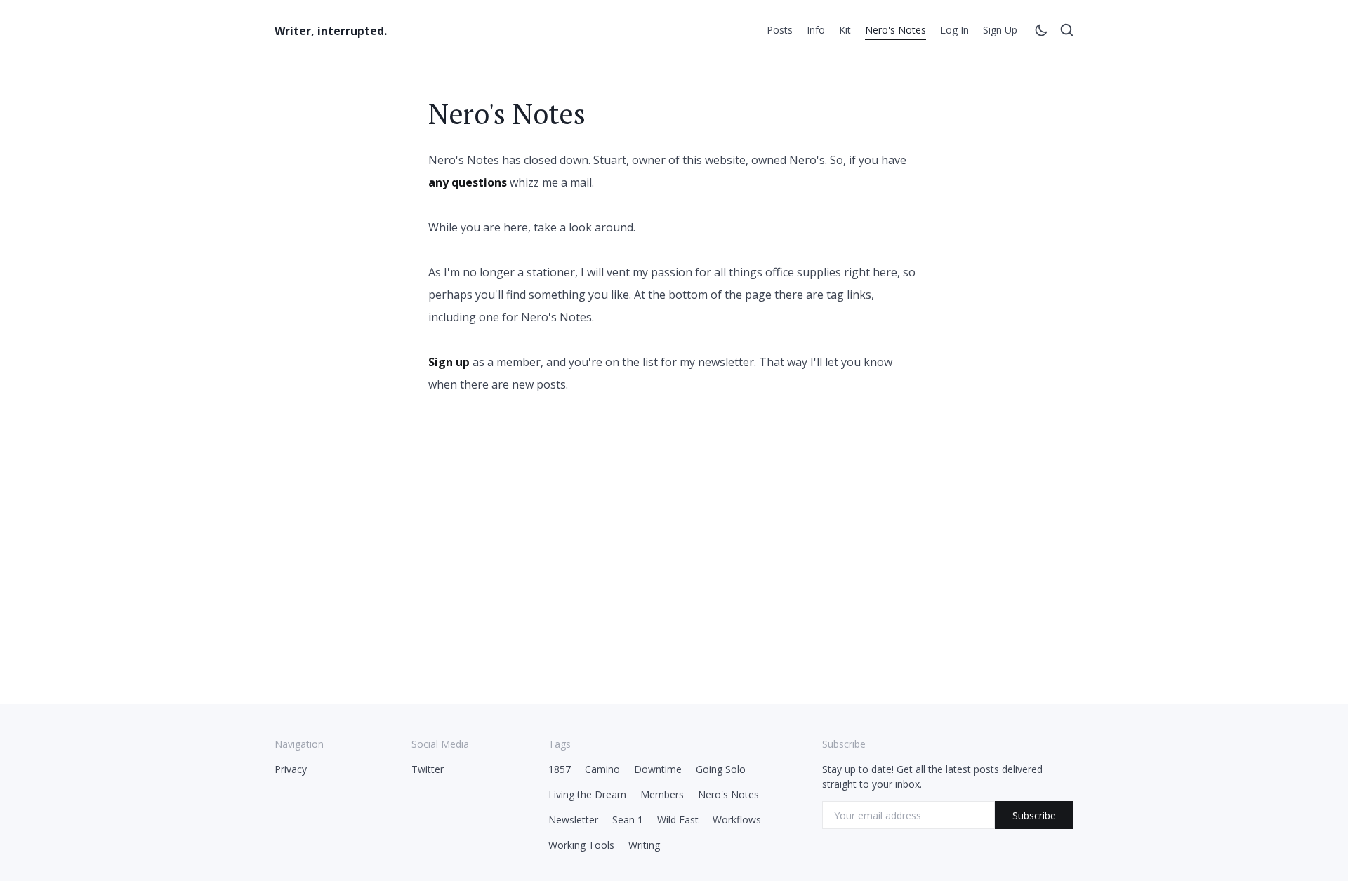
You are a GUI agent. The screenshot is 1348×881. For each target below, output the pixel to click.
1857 (559, 769)
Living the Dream (587, 794)
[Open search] (1066, 32)
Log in (954, 29)
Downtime (658, 769)
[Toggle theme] (1041, 32)
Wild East (678, 819)
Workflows (737, 819)
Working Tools (581, 845)
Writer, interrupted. (331, 31)
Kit (845, 29)
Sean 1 (627, 819)
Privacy (291, 769)
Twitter (427, 769)
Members (662, 794)
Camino (602, 769)
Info (816, 29)
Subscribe (1034, 815)
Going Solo (721, 769)
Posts (780, 29)
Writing (644, 845)
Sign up (1000, 29)
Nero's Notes (895, 29)
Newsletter (573, 819)
